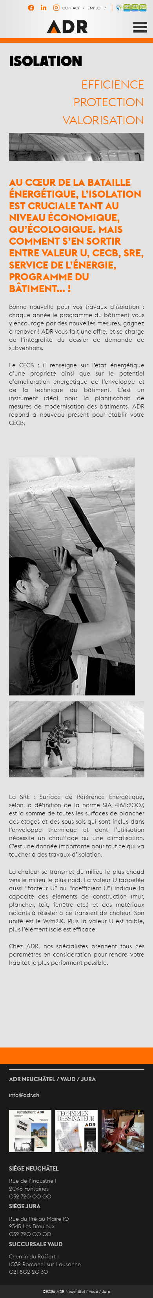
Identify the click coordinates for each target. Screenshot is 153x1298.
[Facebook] (31, 8)
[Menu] (140, 27)
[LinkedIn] (43, 8)
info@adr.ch (24, 1095)
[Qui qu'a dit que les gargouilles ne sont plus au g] (123, 1131)
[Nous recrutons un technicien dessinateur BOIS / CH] (76, 1131)
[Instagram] (56, 8)
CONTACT (71, 7)
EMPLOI (94, 7)
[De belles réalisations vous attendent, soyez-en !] (30, 1131)
